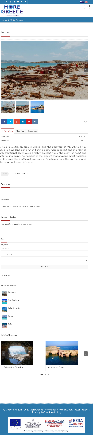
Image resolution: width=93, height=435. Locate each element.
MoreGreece (36, 410)
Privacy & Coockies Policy (46, 412)
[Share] (4, 121)
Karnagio (19, 20)
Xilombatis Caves (56, 367)
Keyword (4, 245)
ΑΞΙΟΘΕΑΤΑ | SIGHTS (19, 174)
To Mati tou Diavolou (13, 367)
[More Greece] (12, 10)
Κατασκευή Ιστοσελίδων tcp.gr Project (66, 410)
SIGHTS (11, 20)
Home (3, 20)
